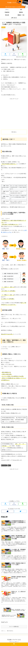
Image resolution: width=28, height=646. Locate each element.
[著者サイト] (7, 511)
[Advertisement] (14, 114)
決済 (10, 465)
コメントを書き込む (14, 626)
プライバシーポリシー (14, 641)
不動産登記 (5, 465)
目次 (13, 132)
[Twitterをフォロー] (20, 511)
